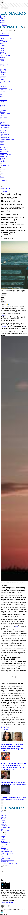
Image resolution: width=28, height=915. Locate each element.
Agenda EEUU (5, 728)
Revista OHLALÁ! (4, 148)
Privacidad (10, 902)
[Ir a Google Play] (5, 885)
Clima (1, 40)
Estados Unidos (4, 64)
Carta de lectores (4, 137)
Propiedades (3, 54)
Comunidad (3, 76)
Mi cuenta (4, 25)
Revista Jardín (3, 156)
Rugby (1, 96)
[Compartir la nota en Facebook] (2, 302)
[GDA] (5, 907)
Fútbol (1, 95)
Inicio (3, 16)
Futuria (2, 48)
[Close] (2, 801)
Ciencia (2, 79)
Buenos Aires (3, 69)
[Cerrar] (24, 27)
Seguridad (3, 71)
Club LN (4, 23)
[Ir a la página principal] (14, 14)
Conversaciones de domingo (8, 139)
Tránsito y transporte (5, 38)
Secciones (4, 18)
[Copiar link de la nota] (2, 300)
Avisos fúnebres (4, 134)
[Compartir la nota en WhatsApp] (4, 298)
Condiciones (4, 902)
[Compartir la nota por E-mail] (5, 302)
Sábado (2, 141)
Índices (2, 59)
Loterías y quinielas (5, 113)
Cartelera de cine (4, 124)
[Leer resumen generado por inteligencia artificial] (2, 295)
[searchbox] (13, 30)
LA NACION (4, 192)
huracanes (18, 626)
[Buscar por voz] (25, 30)
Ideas (1, 142)
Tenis (1, 98)
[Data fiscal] (2, 912)
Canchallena (3, 100)
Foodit (3, 20)
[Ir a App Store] (5, 888)
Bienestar (2, 78)
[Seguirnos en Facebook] (2, 867)
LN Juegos (2, 105)
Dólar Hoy (2, 50)
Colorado (10, 192)
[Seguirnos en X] (2, 871)
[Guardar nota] (4, 295)
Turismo (2, 107)
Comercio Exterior (5, 55)
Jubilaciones (6, 729)
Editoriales (3, 86)
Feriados (2, 112)
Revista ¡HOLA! (4, 149)
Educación (3, 72)
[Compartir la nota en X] (4, 302)
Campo (2, 52)
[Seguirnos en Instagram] (2, 876)
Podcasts (2, 115)
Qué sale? (2, 122)
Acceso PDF (3, 131)
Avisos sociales (4, 136)
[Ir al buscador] (2, 10)
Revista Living (3, 153)
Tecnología (3, 108)
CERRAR (2, 0)
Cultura (2, 74)
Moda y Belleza (4, 117)
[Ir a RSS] (2, 880)
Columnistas (3, 88)
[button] (14, 107)
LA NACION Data (4, 42)
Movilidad (2, 57)
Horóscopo (3, 110)
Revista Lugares (4, 151)
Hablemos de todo (5, 81)
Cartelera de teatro (5, 125)
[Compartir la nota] (2, 298)
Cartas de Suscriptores (6, 89)
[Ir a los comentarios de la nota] (5, 295)
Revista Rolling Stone (5, 154)
